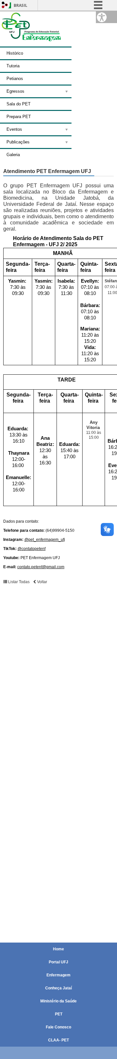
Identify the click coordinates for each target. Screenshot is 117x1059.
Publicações (18, 142)
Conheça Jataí (58, 988)
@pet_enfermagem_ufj (44, 539)
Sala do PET (18, 103)
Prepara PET (18, 116)
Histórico (14, 53)
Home (58, 949)
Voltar (41, 582)
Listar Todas (19, 582)
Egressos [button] (15, 91)
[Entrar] (5, 5)
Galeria (13, 154)
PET (58, 1014)
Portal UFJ (58, 962)
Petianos (14, 78)
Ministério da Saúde (58, 1001)
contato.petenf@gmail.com (40, 567)
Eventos (14, 129)
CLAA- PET (58, 1040)
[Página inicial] (31, 44)
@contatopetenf (32, 548)
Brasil (20, 5)
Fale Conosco (58, 1027)
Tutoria (13, 65)
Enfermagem (58, 975)
